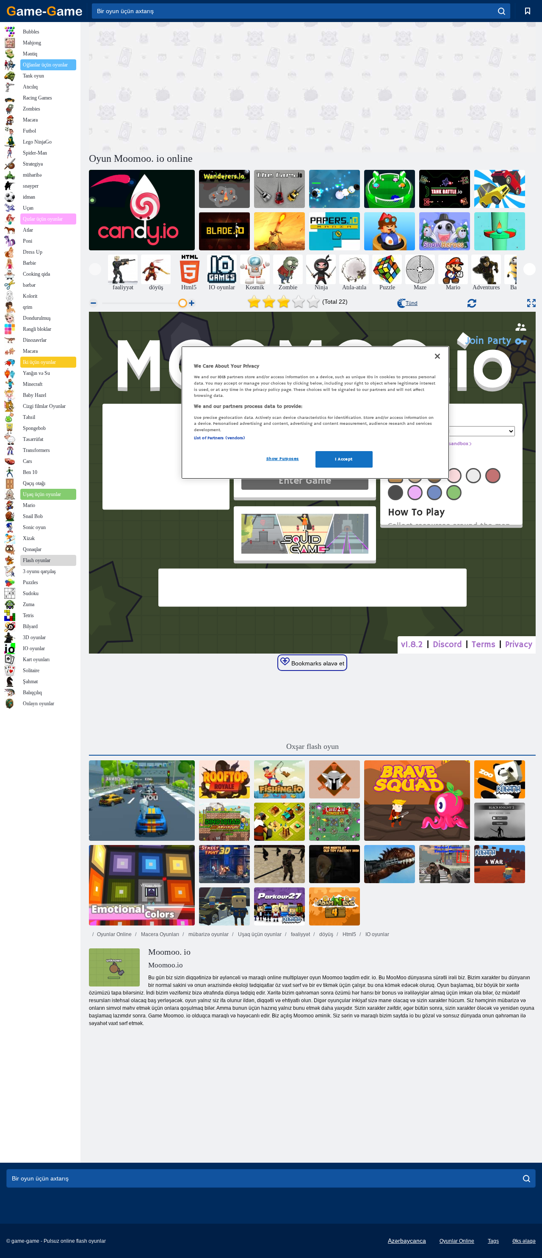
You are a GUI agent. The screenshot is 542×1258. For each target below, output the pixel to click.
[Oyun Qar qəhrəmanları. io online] (444, 231)
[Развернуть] (531, 303)
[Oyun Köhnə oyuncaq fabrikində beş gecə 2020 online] (334, 864)
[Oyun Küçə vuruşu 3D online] (224, 864)
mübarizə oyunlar (208, 934)
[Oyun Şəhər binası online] (279, 822)
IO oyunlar (376, 934)
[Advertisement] (201, 86)
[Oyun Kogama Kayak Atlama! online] (224, 906)
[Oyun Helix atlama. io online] (499, 231)
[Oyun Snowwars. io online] (334, 189)
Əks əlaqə (524, 1241)
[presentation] (95, 269)
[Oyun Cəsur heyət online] (417, 800)
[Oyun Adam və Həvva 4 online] (334, 906)
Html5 (348, 934)
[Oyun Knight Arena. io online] (334, 779)
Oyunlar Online (114, 934)
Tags (493, 1241)
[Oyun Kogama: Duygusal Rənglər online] (142, 885)
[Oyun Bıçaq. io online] (224, 231)
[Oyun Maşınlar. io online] (279, 189)
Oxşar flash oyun (312, 746)
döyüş (325, 934)
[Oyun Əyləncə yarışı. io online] (142, 800)
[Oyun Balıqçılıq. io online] (279, 779)
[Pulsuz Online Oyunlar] (44, 11)
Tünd (412, 303)
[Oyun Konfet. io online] (142, 210)
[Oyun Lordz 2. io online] (334, 822)
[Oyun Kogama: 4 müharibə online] (499, 864)
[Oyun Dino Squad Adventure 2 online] (224, 822)
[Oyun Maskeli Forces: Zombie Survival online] (444, 864)
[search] (501, 11)
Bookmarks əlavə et (317, 663)
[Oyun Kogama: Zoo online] (499, 779)
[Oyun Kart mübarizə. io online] (389, 231)
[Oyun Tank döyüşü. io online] (444, 189)
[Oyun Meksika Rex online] (389, 864)
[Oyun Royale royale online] (224, 779)
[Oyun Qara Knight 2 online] (499, 822)
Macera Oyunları (159, 934)
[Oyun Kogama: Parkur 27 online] (279, 906)
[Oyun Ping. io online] (389, 189)
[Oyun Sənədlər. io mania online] (334, 231)
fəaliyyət (300, 934)
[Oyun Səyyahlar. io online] (224, 189)
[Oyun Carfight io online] (499, 189)
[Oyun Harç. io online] (279, 231)
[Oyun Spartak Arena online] (279, 864)
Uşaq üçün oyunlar (259, 934)
